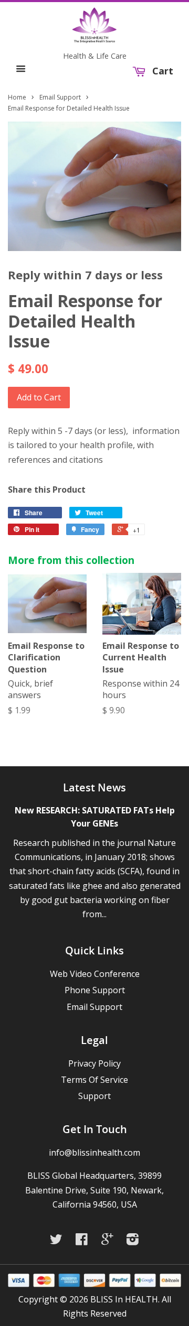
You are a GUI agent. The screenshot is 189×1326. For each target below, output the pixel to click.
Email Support (60, 97)
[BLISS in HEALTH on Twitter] (59, 1241)
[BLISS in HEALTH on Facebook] (84, 1241)
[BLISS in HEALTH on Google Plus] (110, 1241)
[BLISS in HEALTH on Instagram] (135, 1241)
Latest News (94, 787)
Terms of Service (94, 1079)
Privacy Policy (94, 1063)
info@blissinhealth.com (94, 1152)
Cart (161, 71)
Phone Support (95, 990)
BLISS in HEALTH (124, 1299)
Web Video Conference (95, 974)
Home (17, 97)
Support (94, 1096)
